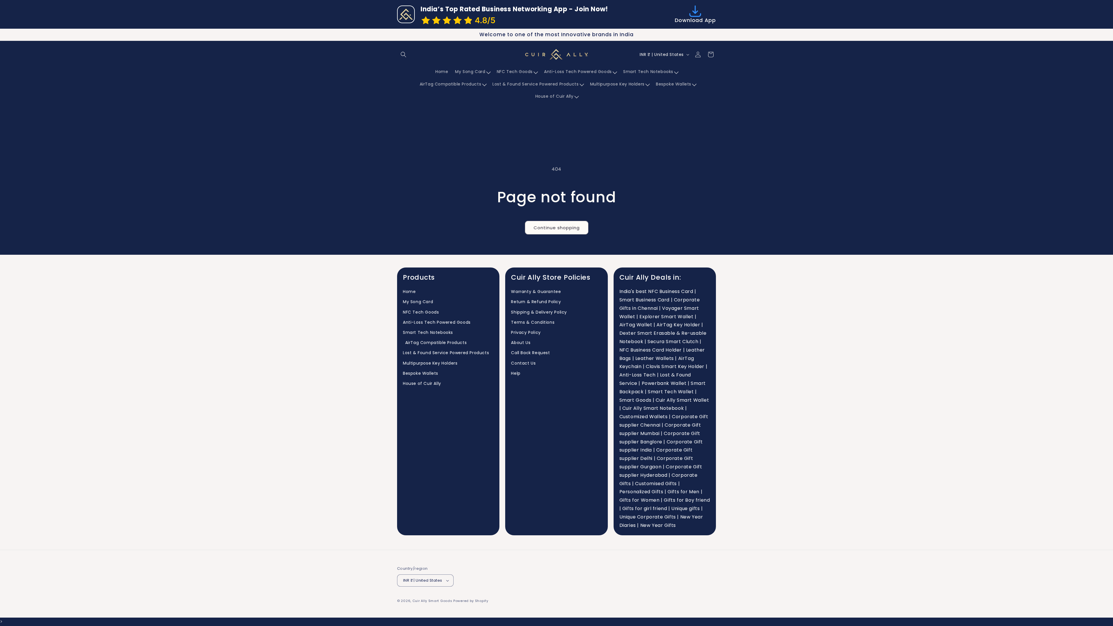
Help (515, 373)
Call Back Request (530, 353)
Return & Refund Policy (536, 302)
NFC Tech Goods (421, 312)
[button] (403, 54)
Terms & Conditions (532, 322)
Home (409, 291)
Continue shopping (557, 228)
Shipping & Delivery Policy (539, 312)
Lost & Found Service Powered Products (446, 353)
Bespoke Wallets (420, 373)
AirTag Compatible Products (435, 342)
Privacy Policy (526, 332)
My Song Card (418, 302)
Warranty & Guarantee (536, 291)
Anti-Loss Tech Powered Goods (437, 322)
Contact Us (523, 363)
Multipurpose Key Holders (430, 363)
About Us (520, 342)
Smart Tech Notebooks (428, 332)
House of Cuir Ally (422, 383)
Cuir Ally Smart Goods (432, 600)
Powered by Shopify (470, 600)
